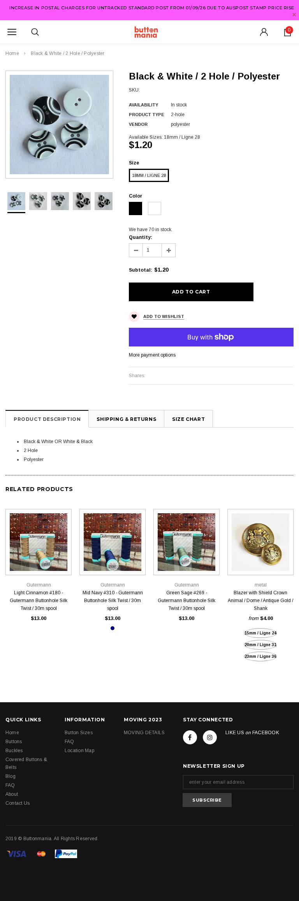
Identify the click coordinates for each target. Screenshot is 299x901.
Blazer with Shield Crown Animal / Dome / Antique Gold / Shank (260, 600)
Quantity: (140, 237)
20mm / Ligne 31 (260, 645)
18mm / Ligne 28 (149, 175)
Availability (143, 104)
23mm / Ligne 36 (260, 656)
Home (12, 53)
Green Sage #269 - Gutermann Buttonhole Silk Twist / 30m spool (186, 600)
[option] (59, 124)
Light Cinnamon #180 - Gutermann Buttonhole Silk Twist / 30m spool (38, 600)
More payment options (152, 355)
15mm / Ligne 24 (260, 633)
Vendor (138, 124)
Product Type (146, 114)
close (294, 14)
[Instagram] (210, 737)
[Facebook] (190, 737)
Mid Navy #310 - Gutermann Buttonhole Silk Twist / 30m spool (113, 600)
